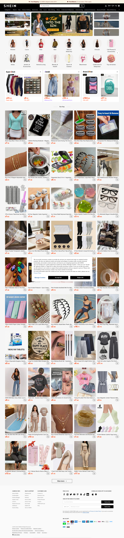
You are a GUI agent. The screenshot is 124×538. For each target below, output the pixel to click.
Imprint (38, 532)
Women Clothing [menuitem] (26, 10)
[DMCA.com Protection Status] (68, 527)
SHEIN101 (14, 505)
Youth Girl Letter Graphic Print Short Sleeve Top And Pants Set (108, 361)
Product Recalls (41, 499)
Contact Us (40, 493)
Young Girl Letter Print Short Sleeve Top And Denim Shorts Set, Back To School (85, 397)
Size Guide (27, 503)
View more (61, 481)
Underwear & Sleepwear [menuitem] (67, 10)
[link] (31, 1)
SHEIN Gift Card (41, 503)
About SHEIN (15, 493)
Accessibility (32, 532)
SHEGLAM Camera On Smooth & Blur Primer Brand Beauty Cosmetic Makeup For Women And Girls (62, 397)
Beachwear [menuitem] (35, 10)
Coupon (39, 501)
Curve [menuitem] (45, 10)
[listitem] (16, 128)
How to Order (28, 499)
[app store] (93, 495)
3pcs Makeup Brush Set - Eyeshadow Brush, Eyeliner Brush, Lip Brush (62, 361)
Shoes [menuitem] (58, 10)
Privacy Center (15, 528)
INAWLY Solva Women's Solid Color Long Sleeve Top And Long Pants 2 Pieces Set (85, 471)
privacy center (86, 512)
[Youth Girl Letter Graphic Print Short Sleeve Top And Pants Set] (108, 345)
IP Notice (26, 532)
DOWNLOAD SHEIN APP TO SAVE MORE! (102, 491)
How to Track (28, 501)
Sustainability (15, 495)
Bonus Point (40, 497)
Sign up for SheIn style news (71, 498)
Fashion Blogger (16, 497)
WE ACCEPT (66, 518)
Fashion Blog (15, 507)
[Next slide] (91, 24)
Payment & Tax (41, 495)
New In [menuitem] (15, 10)
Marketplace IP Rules (17, 532)
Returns (27, 495)
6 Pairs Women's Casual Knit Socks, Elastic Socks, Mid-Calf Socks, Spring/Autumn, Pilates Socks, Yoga (85, 251)
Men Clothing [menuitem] (51, 10)
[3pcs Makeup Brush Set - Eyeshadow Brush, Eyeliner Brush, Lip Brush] (62, 345)
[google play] (96, 495)
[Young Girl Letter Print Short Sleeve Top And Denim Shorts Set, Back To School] (85, 382)
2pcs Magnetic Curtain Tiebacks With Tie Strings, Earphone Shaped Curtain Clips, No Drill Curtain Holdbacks (108, 397)
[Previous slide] (33, 24)
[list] (76, 494)
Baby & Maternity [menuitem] (111, 10)
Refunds (27, 497)
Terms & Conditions (39, 530)
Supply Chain (15, 499)
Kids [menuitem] (41, 10)
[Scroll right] (119, 10)
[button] (116, 6)
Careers (14, 501)
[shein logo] (10, 5)
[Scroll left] (117, 10)
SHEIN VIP (27, 505)
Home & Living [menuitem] (79, 10)
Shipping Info (28, 493)
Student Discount (16, 503)
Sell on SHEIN (28, 507)
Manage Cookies (37, 528)
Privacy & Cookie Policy (95, 511)
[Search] (82, 5)
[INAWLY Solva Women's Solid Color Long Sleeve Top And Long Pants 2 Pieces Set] (85, 455)
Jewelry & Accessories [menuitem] (90, 10)
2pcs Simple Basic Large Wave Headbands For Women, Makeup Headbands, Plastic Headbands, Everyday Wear (85, 177)
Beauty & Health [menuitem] (101, 10)
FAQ (38, 505)
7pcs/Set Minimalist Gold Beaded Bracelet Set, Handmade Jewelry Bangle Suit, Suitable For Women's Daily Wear (85, 434)
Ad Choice (44, 532)
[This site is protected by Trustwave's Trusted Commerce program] (64, 527)
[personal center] (106, 6)
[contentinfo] (88, 523)
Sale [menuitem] (19, 10)
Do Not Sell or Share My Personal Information (22, 530)
